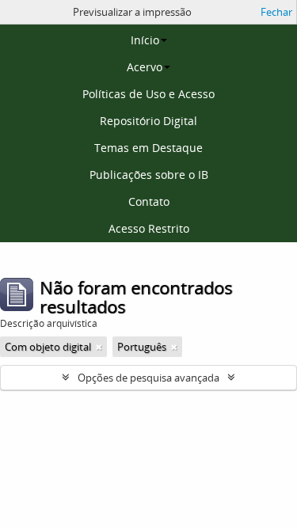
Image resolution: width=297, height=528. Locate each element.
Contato (148, 201)
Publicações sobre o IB (148, 174)
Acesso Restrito (149, 228)
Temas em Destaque (148, 147)
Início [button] (145, 39)
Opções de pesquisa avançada (148, 377)
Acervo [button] (144, 66)
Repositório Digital (148, 120)
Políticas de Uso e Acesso (148, 93)
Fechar (276, 12)
